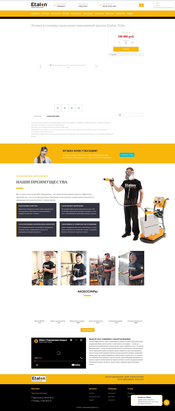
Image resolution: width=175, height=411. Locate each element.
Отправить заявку (127, 155)
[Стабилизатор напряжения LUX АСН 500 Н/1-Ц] (116, 309)
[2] (124, 32)
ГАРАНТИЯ (99, 13)
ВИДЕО (130, 13)
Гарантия (111, 400)
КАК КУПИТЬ (76, 13)
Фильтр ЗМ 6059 (39, 321)
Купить (126, 49)
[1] (122, 32)
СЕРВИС (65, 13)
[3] (126, 32)
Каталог (91, 393)
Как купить (112, 393)
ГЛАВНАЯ (35, 13)
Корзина (158, 5)
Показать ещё (87, 330)
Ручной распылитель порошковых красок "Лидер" (143, 321)
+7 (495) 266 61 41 (45, 401)
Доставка (111, 397)
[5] (129, 32)
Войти (157, 3)
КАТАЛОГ (45, 13)
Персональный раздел (39, 393)
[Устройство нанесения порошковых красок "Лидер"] (136, 309)
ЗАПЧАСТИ (55, 13)
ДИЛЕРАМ (110, 13)
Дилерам (131, 393)
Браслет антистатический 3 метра (61, 321)
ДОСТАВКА (88, 13)
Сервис (91, 400)
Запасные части (94, 397)
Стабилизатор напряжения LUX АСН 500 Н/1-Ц (123, 321)
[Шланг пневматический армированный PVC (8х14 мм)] (97, 309)
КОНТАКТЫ (120, 13)
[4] (128, 32)
